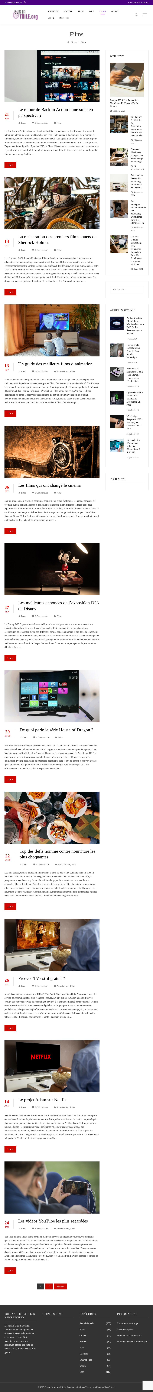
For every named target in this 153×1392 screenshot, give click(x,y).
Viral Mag (97, 1387)
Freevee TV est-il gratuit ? (41, 978)
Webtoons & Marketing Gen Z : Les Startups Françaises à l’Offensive (135, 374)
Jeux (51, 18)
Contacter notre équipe (127, 1323)
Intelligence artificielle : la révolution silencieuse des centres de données (137, 126)
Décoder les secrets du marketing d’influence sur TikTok (137, 181)
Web (91, 11)
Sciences (53, 11)
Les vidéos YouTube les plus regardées (53, 1220)
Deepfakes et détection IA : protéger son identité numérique (133, 351)
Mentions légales (125, 1329)
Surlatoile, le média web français (132, 1341)
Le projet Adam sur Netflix (42, 1099)
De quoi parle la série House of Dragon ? (56, 729)
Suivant (60, 1286)
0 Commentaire (41, 123)
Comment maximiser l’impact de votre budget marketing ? (137, 155)
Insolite (64, 18)
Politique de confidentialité (129, 1335)
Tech (81, 11)
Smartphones (95, 1360)
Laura (23, 123)
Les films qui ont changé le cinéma (49, 485)
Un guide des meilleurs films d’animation (55, 363)
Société (67, 11)
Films (102, 11)
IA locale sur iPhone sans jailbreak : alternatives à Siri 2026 (133, 446)
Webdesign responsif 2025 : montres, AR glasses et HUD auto (135, 422)
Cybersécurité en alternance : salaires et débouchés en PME (135, 398)
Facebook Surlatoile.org (138, 2)
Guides (115, 11)
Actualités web (63, 371)
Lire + (10, 165)
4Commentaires (41, 1228)
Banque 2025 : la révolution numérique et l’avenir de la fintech (124, 103)
